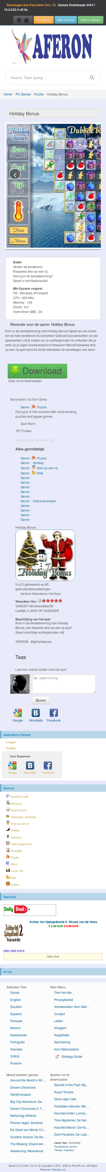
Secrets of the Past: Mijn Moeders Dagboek (74, 1084)
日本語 (15, 1056)
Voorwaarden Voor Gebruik (73, 1006)
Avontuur (16, 837)
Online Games (91, 20)
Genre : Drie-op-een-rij (39, 468)
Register (11, 748)
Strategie (16, 851)
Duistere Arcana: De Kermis (29, 1137)
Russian (16, 1063)
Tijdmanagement (21, 844)
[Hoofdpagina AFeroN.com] (53, 47)
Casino (14, 884)
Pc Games (44, 20)
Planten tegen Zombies (26, 1122)
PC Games (23, 94)
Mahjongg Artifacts (23, 1115)
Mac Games (65, 20)
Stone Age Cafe (65, 1099)
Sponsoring (62, 1042)
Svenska (16, 1049)
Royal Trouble (64, 1092)
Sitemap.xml (58, 1169)
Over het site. (63, 992)
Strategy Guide (71, 1056)
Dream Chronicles (23, 1087)
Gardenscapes (20, 1094)
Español (16, 1014)
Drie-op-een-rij (19, 824)
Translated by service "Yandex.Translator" (65, 1148)
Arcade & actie (19, 796)
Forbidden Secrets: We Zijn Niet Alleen (74, 1106)
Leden (58, 1021)
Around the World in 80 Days (30, 1080)
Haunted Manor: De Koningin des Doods (74, 1127)
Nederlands (18, 1035)
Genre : (26, 477)
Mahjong (15, 803)
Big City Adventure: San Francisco (30, 1101)
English (15, 999)
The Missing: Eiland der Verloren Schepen (30, 1144)
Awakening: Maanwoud (26, 1151)
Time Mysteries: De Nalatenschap (74, 1120)
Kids (13, 878)
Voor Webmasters (66, 1049)
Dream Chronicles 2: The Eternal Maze (30, 1108)
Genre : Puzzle (34, 407)
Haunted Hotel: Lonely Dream (74, 1113)
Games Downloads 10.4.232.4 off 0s (49, 7)
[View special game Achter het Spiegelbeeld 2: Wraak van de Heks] (13, 932)
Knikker (15, 830)
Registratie (61, 1035)
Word (13, 864)
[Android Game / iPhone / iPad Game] (23, 20)
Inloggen (11, 742)
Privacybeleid (63, 999)
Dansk (14, 992)
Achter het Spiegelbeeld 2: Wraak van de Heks (63, 921)
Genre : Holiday (32, 462)
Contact (59, 1014)
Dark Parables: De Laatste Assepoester (74, 1134)
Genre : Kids (32, 473)
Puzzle (39, 94)
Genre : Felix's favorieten (38, 501)
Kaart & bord (18, 810)
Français (16, 1021)
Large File (16, 871)
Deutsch (16, 1006)
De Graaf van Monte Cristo (28, 1129)
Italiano (15, 1027)
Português (17, 1042)
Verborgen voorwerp (23, 817)
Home (8, 94)
